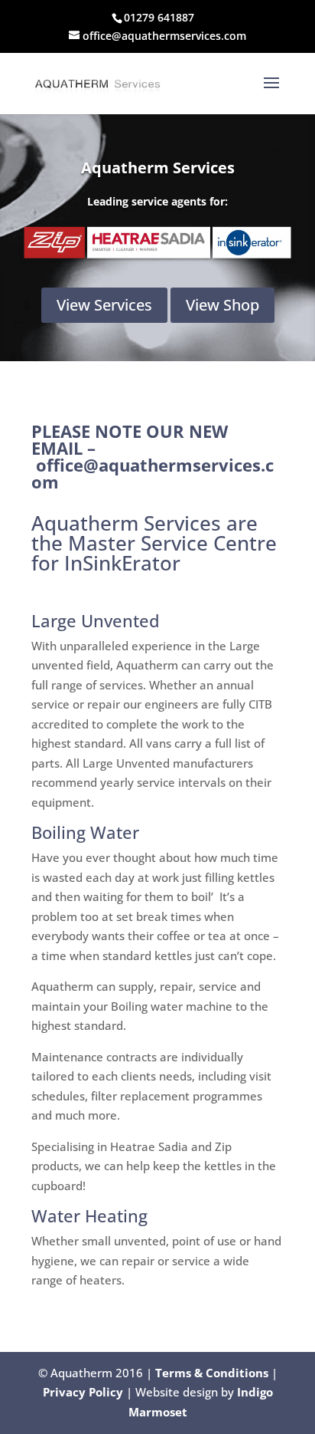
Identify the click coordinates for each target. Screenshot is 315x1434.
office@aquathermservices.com (152, 473)
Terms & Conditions (211, 1372)
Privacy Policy (83, 1391)
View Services (104, 304)
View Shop (222, 304)
